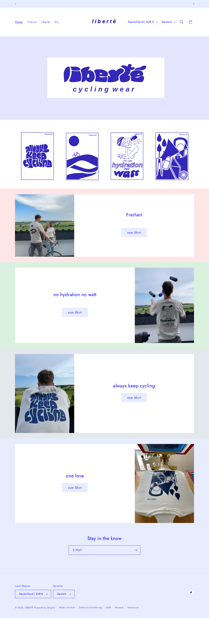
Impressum (133, 607)
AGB (108, 607)
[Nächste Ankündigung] (193, 3)
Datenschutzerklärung (90, 607)
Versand (119, 607)
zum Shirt (134, 232)
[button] (181, 22)
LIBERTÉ (29, 607)
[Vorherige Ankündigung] (15, 3)
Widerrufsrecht (67, 607)
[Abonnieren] (135, 550)
